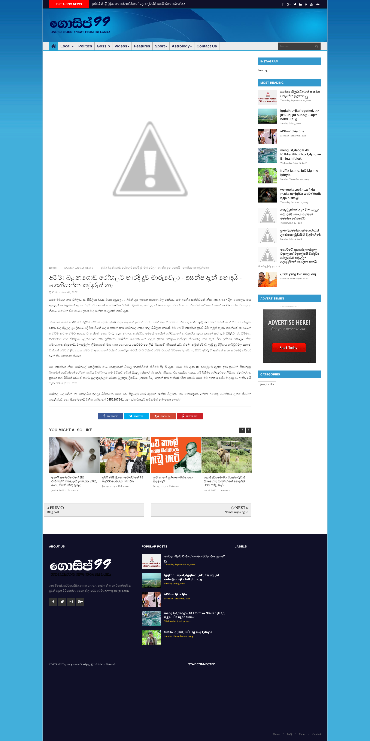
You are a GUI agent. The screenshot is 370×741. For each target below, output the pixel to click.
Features (142, 46)
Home (53, 268)
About (302, 734)
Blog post (53, 512)
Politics (85, 46)
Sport (160, 46)
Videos (121, 46)
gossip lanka (267, 384)
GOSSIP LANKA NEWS (79, 268)
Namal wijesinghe (236, 512)
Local (66, 46)
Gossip (103, 46)
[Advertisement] (243, 21)
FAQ (289, 734)
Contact (316, 734)
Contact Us (207, 46)
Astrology (181, 46)
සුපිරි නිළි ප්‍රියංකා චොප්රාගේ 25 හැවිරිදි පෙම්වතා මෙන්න (138, 4)
